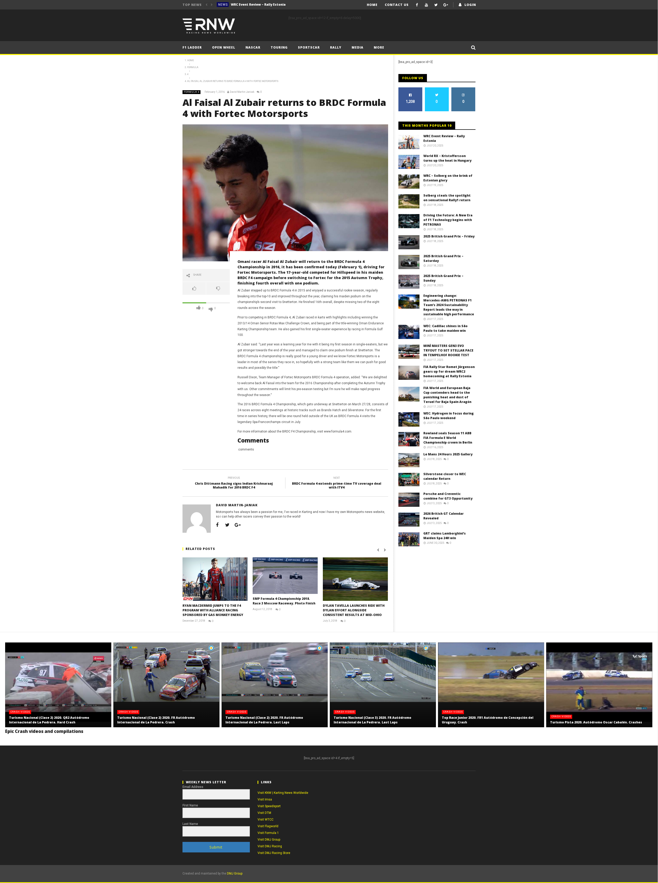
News (223, 4)
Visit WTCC (265, 819)
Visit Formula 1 (268, 833)
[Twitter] (436, 5)
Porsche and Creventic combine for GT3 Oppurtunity (447, 496)
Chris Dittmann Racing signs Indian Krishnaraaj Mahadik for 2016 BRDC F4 (234, 483)
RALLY (335, 47)
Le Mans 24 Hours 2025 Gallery (447, 454)
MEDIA (357, 47)
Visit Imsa (265, 799)
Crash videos (20, 712)
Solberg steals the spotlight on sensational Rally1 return (447, 197)
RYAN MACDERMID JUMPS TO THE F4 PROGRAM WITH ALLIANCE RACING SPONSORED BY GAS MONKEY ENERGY (212, 610)
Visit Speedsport (269, 806)
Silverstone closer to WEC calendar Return (444, 476)
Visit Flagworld (268, 826)
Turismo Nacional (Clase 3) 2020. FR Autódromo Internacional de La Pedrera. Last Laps (372, 719)
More (379, 47)
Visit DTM (264, 813)
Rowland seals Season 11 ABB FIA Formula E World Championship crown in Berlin (447, 438)
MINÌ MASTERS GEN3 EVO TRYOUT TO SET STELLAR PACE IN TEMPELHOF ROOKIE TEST (448, 350)
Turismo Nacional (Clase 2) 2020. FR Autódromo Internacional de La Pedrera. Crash (156, 719)
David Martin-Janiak (242, 91)
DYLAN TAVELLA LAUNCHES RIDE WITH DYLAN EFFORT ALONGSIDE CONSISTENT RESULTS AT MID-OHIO (354, 610)
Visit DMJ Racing (270, 846)
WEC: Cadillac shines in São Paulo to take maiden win (445, 328)
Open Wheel (223, 47)
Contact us (397, 5)
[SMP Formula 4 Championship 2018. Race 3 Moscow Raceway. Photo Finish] (285, 575)
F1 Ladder (192, 47)
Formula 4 (191, 92)
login (470, 5)
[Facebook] (417, 5)
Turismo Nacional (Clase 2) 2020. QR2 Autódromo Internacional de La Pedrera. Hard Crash (49, 719)
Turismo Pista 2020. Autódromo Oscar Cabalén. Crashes (596, 722)
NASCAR (252, 47)
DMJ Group (234, 873)
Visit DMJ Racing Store (274, 853)
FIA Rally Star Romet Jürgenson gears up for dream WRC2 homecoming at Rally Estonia (449, 371)
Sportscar (309, 47)
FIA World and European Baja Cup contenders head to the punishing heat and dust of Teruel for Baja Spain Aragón (447, 395)
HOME (372, 5)
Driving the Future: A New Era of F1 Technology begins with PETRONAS (447, 220)
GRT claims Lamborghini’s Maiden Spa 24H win (444, 535)
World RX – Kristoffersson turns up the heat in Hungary (269, 4)
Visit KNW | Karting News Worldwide (283, 793)
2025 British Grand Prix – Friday (448, 236)
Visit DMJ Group (269, 839)
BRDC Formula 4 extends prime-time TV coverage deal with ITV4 (336, 483)
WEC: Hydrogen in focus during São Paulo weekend (448, 415)
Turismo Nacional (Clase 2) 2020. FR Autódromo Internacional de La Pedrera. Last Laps (264, 719)
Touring (279, 47)
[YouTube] (426, 5)
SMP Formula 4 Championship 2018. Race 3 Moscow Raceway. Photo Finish (284, 600)
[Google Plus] (446, 5)
